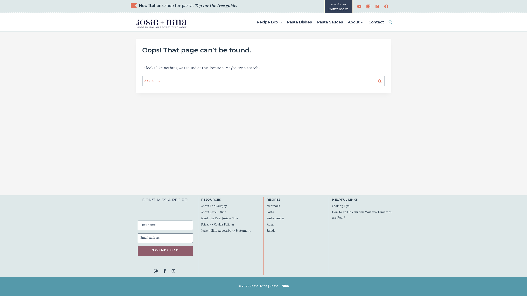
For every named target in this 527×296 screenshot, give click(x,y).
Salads (271, 231)
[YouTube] (359, 6)
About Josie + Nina (213, 212)
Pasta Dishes (299, 22)
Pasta (270, 212)
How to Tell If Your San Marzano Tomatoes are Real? (361, 215)
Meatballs (273, 206)
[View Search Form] (390, 22)
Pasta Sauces (330, 22)
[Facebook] (386, 6)
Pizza (270, 225)
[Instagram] (368, 6)
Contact (376, 22)
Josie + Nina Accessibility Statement (226, 231)
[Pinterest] (377, 6)
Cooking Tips (340, 206)
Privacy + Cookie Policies (217, 225)
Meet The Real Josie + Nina (219, 218)
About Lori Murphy (214, 206)
